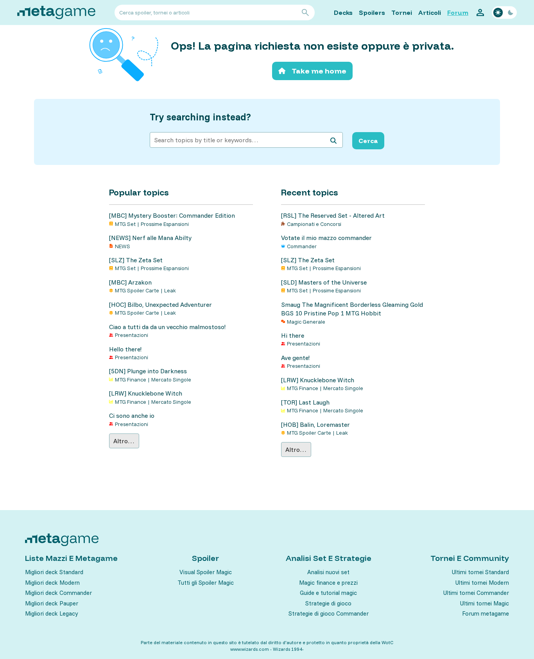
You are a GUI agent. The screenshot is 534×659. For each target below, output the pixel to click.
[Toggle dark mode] (504, 12)
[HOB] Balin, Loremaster (315, 424)
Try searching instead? (200, 117)
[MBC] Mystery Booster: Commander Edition (172, 215)
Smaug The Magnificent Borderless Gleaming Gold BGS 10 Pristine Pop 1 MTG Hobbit (352, 309)
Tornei (401, 12)
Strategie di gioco (328, 603)
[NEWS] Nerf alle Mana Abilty (150, 238)
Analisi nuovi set (328, 572)
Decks (343, 12)
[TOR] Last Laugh (305, 402)
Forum (457, 12)
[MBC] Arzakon (130, 282)
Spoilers (372, 12)
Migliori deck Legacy (51, 613)
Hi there (292, 335)
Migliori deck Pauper (51, 603)
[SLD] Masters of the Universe (324, 282)
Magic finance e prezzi (328, 582)
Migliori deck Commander (58, 592)
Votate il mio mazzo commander (326, 238)
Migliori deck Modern (52, 582)
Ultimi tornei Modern (482, 582)
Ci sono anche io (131, 415)
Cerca (368, 141)
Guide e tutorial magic (328, 592)
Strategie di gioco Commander (329, 613)
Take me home (319, 70)
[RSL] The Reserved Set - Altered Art (333, 215)
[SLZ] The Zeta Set (136, 260)
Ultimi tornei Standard (480, 572)
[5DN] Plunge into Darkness (148, 371)
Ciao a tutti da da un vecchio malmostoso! (167, 327)
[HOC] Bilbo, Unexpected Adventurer (160, 304)
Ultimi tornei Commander (476, 592)
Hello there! (125, 349)
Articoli (429, 12)
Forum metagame (485, 613)
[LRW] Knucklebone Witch (145, 393)
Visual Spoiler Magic (205, 572)
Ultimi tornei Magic (484, 603)
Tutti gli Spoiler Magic (205, 582)
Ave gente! (295, 358)
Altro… (123, 441)
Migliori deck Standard (54, 572)
